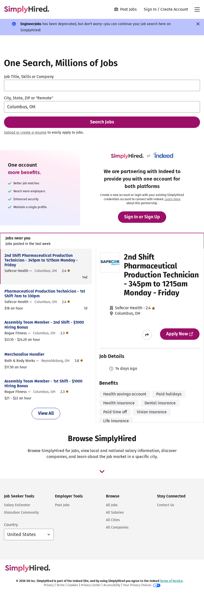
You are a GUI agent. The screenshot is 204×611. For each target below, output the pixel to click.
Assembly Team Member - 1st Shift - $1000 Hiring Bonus (43, 383)
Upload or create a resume (25, 132)
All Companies (117, 527)
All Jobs (112, 505)
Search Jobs (102, 122)
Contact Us (165, 505)
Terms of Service (171, 581)
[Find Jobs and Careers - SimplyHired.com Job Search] (26, 9)
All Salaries (115, 512)
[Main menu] (197, 9)
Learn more (173, 199)
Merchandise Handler (24, 354)
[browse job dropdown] (102, 471)
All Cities (113, 520)
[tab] (102, 241)
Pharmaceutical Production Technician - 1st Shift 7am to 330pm (44, 293)
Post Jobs (128, 9)
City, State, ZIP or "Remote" (28, 98)
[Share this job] (147, 335)
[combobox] (102, 85)
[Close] (198, 24)
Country (11, 524)
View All (46, 413)
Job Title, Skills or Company (29, 76)
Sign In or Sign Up (142, 217)
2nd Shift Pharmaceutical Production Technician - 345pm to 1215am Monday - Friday (41, 260)
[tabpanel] (102, 336)
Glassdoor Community (21, 512)
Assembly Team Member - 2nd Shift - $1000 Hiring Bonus (44, 324)
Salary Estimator (17, 505)
